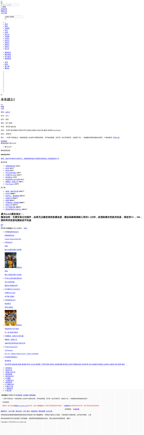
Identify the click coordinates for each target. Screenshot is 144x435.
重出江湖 (10, 386)
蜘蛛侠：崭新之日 (12, 182)
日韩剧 (7, 36)
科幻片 (7, 34)
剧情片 (7, 44)
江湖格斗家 (10, 384)
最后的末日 (10, 376)
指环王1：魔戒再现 (24, 158)
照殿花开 (10, 388)
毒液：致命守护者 (7, 158)
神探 (38, 158)
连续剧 (7, 28)
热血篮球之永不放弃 (13, 179)
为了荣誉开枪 (10, 207)
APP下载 (4, 13)
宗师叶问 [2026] (11, 175)
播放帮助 (8, 58)
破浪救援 (9, 374)
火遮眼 (8, 378)
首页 (6, 24)
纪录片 (7, 38)
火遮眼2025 (10, 380)
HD (2, 224)
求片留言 (8, 56)
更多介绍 (116, 137)
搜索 (4, 7)
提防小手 (56, 158)
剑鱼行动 (34, 158)
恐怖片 (7, 42)
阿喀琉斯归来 (10, 166)
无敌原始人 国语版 (46, 158)
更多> (26, 228)
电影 (6, 26)
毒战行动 (9, 370)
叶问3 (15, 158)
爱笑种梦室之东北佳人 (14, 209)
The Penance (10, 184)
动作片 (7, 40)
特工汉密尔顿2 (11, 173)
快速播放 (4, 141)
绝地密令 (9, 177)
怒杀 (7, 168)
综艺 (6, 30)
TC (2, 226)
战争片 (7, 47)
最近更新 (8, 54)
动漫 (6, 32)
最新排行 (8, 52)
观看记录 (4, 11)
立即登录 (4, 9)
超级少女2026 (10, 372)
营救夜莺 (9, 382)
